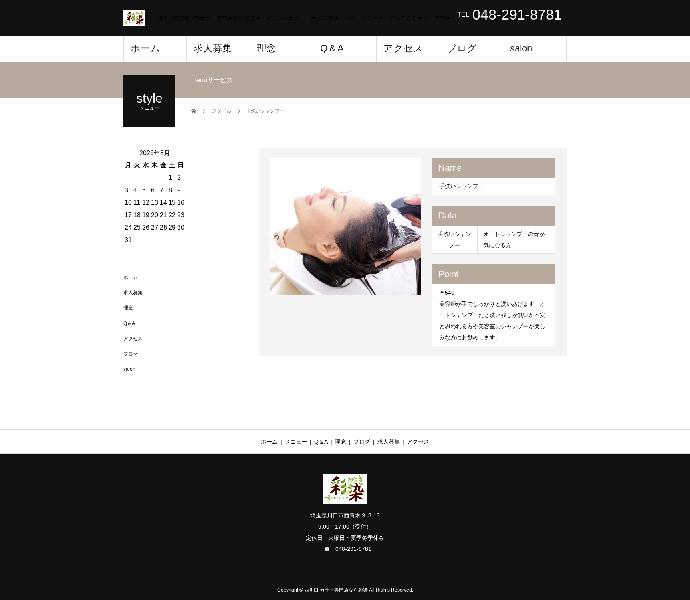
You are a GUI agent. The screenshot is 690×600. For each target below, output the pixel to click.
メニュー (296, 441)
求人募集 (213, 48)
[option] (346, 226)
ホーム (145, 48)
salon (521, 48)
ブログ (462, 48)
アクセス (403, 48)
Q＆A (332, 48)
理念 (266, 48)
